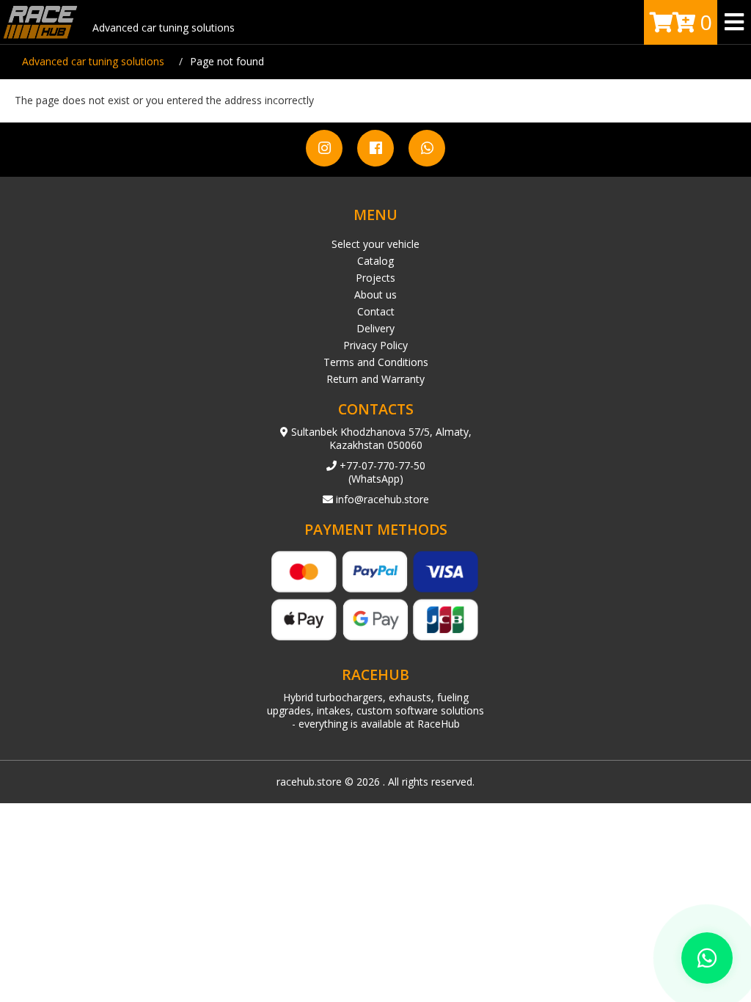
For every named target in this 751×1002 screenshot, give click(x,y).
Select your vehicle (375, 244)
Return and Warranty (375, 379)
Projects (375, 278)
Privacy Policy (375, 345)
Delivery (375, 328)
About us (375, 294)
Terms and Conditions (375, 362)
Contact (376, 311)
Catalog (375, 261)
